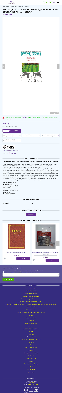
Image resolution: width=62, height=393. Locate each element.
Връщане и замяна (31, 293)
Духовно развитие (31, 323)
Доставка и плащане (31, 290)
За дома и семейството (11, 150)
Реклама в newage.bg (31, 288)
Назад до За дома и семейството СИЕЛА (16, 6)
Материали (31, 369)
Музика (31, 366)
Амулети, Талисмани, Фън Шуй (31, 339)
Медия (31, 331)
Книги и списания (31, 358)
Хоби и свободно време (31, 364)
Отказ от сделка (31, 309)
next (57, 243)
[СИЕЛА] (9, 147)
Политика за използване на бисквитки (31, 301)
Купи (16, 130)
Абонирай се (8, 279)
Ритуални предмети (31, 347)
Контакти (31, 320)
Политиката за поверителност (19, 272)
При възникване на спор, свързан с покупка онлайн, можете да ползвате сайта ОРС (31, 304)
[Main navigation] (58, 2)
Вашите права (31, 307)
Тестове (31, 334)
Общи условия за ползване (31, 296)
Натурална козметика (31, 353)
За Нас (31, 315)
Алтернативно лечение (31, 328)
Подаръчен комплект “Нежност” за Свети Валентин (45, 253)
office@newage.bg (33, 384)
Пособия (31, 355)
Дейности (31, 372)
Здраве (31, 350)
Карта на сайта (31, 318)
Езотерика (31, 326)
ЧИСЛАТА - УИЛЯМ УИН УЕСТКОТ (16, 252)
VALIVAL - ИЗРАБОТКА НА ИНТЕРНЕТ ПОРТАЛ (31, 312)
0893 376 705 (32, 383)
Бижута (31, 345)
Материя (31, 342)
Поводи (31, 361)
